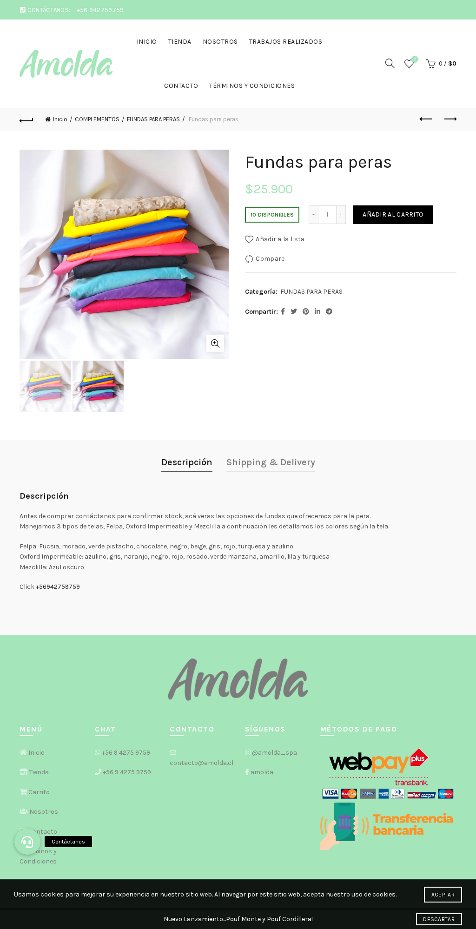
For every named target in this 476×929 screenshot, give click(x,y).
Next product (449, 119)
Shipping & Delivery (270, 462)
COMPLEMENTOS (97, 119)
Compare (270, 259)
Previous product (426, 119)
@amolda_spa (274, 753)
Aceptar (443, 894)
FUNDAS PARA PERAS (153, 119)
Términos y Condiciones (252, 86)
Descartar (439, 919)
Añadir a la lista (280, 239)
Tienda (180, 42)
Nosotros (220, 42)
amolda (262, 772)
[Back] (26, 119)
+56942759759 (58, 587)
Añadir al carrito (393, 214)
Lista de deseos (415, 59)
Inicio (147, 42)
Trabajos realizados (286, 42)
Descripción (186, 462)
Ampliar (215, 343)
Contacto (181, 86)
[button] (27, 842)
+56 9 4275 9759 (126, 753)
